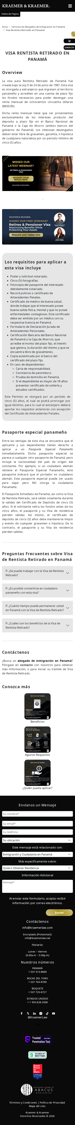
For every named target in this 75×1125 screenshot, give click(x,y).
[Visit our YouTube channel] (53, 1013)
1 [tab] (32, 200)
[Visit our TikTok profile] (47, 1013)
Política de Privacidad (52, 1102)
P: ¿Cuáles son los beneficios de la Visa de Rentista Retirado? (33, 625)
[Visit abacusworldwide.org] (37, 1089)
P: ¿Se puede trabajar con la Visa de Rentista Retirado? (35, 573)
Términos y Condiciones (23, 1102)
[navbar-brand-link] (26, 5)
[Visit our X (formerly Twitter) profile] (28, 1013)
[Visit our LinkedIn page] (34, 1013)
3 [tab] (42, 200)
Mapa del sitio (37, 1106)
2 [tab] (37, 200)
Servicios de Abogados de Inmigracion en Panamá (38, 26)
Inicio (5, 26)
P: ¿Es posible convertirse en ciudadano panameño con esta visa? (32, 590)
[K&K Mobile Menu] (70, 6)
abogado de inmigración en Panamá (45, 661)
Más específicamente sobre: (37, 861)
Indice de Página (10, 13)
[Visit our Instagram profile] (40, 1013)
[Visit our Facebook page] (21, 1013)
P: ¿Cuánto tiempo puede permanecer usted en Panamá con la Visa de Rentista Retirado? (35, 608)
